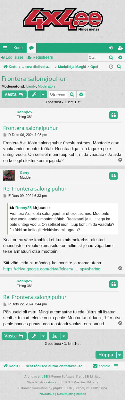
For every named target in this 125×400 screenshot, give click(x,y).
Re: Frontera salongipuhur (35, 188)
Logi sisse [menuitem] (111, 49)
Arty (51, 382)
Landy (31, 86)
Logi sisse (14, 57)
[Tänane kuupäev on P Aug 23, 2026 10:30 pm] (111, 67)
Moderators (47, 86)
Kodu (18, 48)
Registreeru (43, 57)
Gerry (24, 172)
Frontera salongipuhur (34, 78)
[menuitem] (119, 66)
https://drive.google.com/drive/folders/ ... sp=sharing (51, 269)
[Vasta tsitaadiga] (113, 115)
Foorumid (32, 49)
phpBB (43, 376)
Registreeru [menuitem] (121, 49)
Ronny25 (24, 112)
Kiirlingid (6, 49)
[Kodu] (62, 21)
